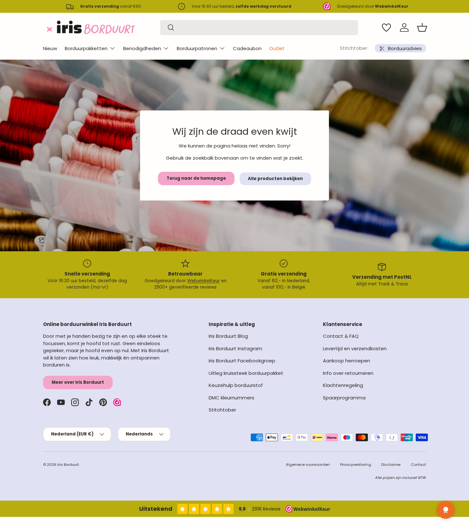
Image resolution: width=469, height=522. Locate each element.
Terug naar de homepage (196, 178)
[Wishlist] (386, 27)
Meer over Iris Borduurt (78, 382)
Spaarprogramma (344, 397)
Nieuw (50, 48)
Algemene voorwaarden (308, 464)
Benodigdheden (142, 48)
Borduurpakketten (86, 48)
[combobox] (259, 27)
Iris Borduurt (68, 464)
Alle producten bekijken (275, 179)
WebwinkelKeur (203, 281)
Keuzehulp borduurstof (236, 385)
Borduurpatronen (197, 48)
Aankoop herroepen (346, 360)
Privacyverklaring (355, 464)
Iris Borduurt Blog (228, 336)
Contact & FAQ (341, 336)
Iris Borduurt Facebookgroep (242, 360)
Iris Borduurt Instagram (235, 348)
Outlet (277, 48)
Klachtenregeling (343, 385)
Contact (418, 464)
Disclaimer (391, 464)
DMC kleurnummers (231, 397)
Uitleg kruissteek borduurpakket (246, 373)
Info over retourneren (348, 373)
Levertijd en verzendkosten (355, 348)
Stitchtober (353, 48)
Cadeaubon (247, 48)
